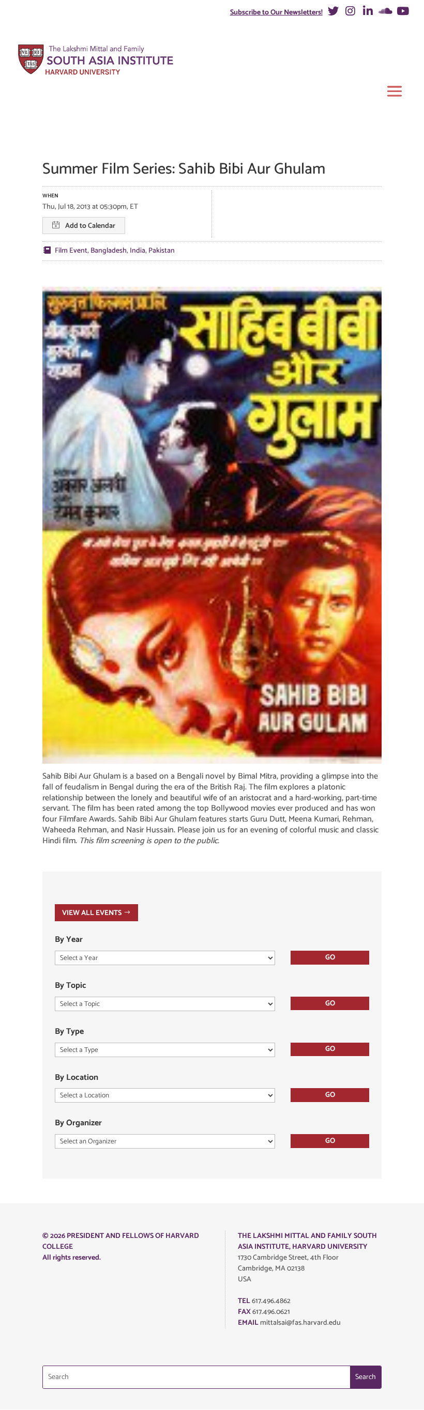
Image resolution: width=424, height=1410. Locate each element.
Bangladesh (108, 251)
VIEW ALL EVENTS (92, 913)
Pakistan (161, 251)
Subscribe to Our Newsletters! (276, 13)
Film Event (71, 251)
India (137, 251)
